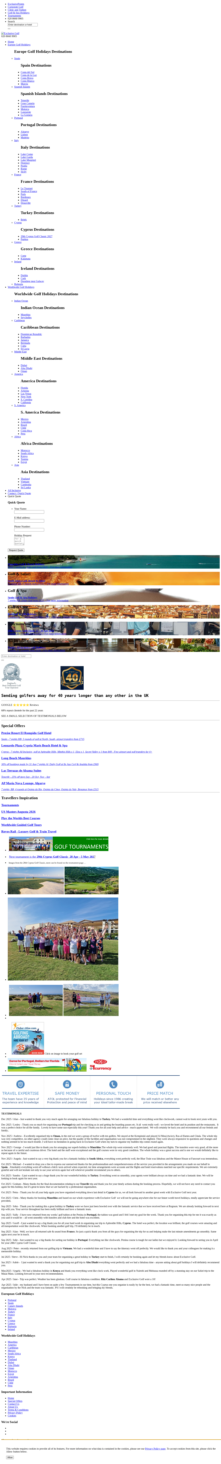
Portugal (18, 118)
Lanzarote (26, 112)
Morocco (25, 450)
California (26, 402)
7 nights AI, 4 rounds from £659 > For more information (36, 649)
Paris (23, 194)
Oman (24, 371)
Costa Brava (27, 78)
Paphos (24, 239)
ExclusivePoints (16, 4)
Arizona (25, 390)
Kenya (24, 456)
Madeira (25, 137)
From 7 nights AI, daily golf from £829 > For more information (40, 565)
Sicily (24, 171)
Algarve (25, 131)
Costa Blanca (27, 81)
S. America (20, 405)
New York (26, 396)
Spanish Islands (22, 86)
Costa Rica (26, 430)
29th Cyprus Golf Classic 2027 (36, 236)
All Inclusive (14, 490)
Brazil (24, 425)
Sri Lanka (26, 487)
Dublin (24, 275)
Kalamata (25, 258)
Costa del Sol (27, 72)
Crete (23, 255)
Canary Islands (15, 1306)
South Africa (27, 453)
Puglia (24, 165)
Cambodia (26, 484)
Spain (17, 58)
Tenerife (25, 100)
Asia (16, 465)
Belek (24, 219)
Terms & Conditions (18, 1409)
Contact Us (13, 1404)
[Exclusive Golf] (10, 33)
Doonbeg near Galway (32, 281)
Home (11, 41)
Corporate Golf (15, 7)
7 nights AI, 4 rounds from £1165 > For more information (37, 632)
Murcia (24, 83)
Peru (23, 433)
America (18, 374)
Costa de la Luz (29, 75)
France (17, 174)
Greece (18, 242)
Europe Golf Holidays (19, 44)
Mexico (24, 419)
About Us (13, 1407)
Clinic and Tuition (17, 9)
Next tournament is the (51, 856)
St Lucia (25, 348)
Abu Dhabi (26, 368)
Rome (24, 168)
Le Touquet (27, 188)
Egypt (24, 462)
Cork (23, 278)
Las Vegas (26, 393)
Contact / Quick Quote (19, 493)
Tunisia (24, 459)
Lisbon (24, 134)
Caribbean (19, 320)
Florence (25, 163)
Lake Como (27, 154)
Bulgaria (18, 284)
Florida (24, 387)
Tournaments (14, 15)
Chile (23, 427)
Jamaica (25, 340)
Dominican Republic (31, 334)
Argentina (26, 422)
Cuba (23, 345)
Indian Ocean (21, 300)
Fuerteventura (28, 106)
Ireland (17, 261)
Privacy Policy (15, 1412)
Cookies (12, 1415)
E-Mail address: (22, 517)
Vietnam (25, 481)
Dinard (24, 200)
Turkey (18, 205)
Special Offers (15, 1401)
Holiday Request (22, 535)
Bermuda (25, 343)
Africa (17, 436)
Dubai (24, 365)
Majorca (25, 109)
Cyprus (18, 222)
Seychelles (26, 317)
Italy (16, 140)
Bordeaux (26, 197)
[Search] (9, 28)
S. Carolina (26, 399)
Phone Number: (22, 526)
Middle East (20, 351)
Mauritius (25, 314)
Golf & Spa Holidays (18, 12)
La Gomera (26, 115)
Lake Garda (27, 157)
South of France (29, 191)
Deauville (26, 203)
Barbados (25, 337)
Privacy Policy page (155, 1448)
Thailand (25, 478)
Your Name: (20, 508)
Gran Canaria (27, 103)
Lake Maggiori (28, 160)
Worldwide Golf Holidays (21, 287)
